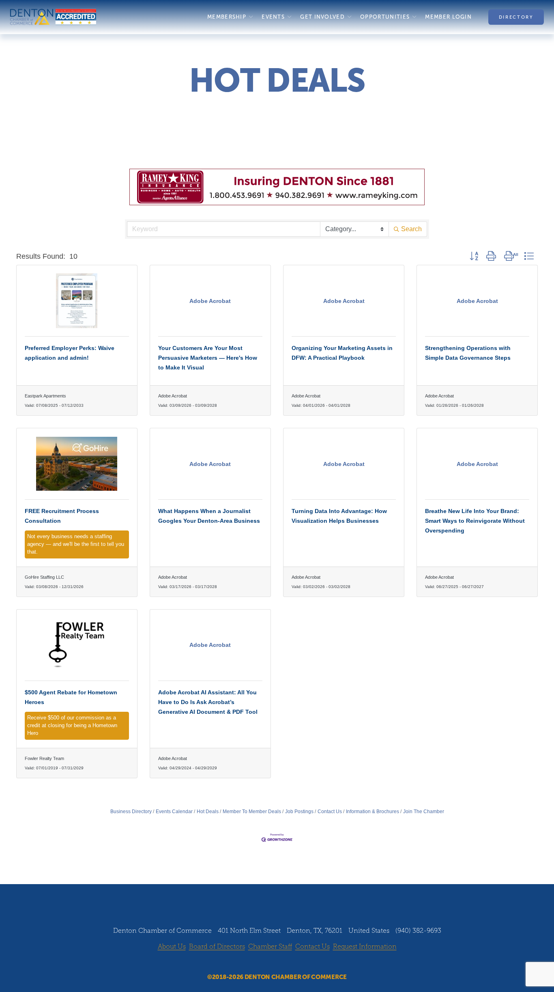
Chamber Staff (270, 946)
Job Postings (299, 811)
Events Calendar (174, 811)
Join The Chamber (423, 811)
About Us (172, 946)
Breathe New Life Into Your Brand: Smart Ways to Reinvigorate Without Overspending (475, 521)
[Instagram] (269, 962)
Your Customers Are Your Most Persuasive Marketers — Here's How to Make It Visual (207, 358)
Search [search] (411, 228)
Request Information (365, 946)
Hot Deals (208, 811)
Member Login (448, 17)
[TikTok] (300, 962)
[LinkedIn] (285, 962)
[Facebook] (254, 962)
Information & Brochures (372, 811)
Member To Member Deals (252, 811)
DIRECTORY (516, 17)
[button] (474, 256)
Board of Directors (217, 946)
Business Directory (131, 811)
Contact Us (330, 811)
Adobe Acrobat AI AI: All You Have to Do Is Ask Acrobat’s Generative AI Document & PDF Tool (208, 702)
